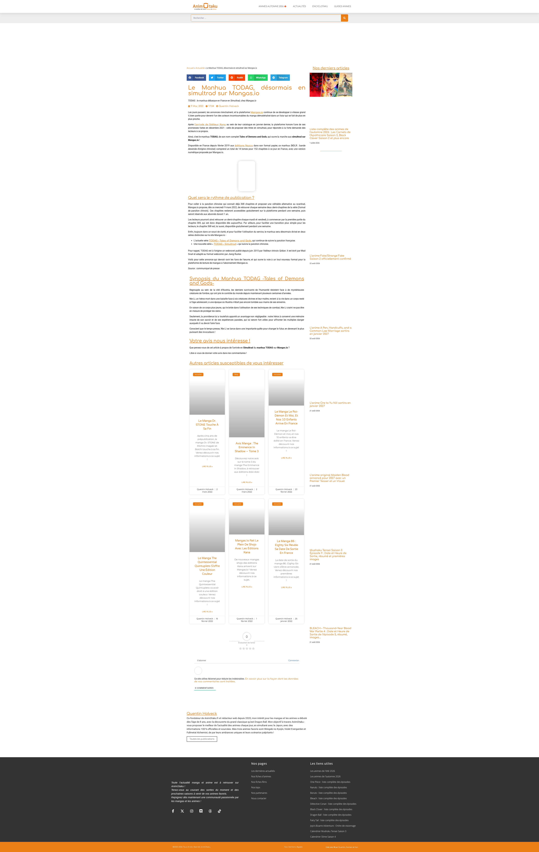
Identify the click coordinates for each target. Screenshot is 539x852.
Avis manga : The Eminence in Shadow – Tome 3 (247, 447)
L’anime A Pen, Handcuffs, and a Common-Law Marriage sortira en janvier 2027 (330, 330)
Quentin (341, 847)
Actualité (200, 68)
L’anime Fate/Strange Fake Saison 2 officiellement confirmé (330, 257)
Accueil (190, 68)
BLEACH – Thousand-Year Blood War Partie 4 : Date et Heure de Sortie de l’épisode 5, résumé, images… (330, 633)
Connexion (293, 660)
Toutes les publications (201, 739)
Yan (356, 847)
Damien (349, 847)
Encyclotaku (320, 6)
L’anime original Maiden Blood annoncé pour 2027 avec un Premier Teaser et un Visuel (329, 478)
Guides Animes (342, 6)
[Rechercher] (344, 17)
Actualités (299, 6)
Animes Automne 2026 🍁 (272, 6)
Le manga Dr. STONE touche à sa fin (207, 424)
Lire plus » (207, 466)
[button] (196, 77)
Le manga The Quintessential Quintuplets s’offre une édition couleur (207, 566)
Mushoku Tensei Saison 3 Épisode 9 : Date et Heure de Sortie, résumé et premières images (328, 555)
